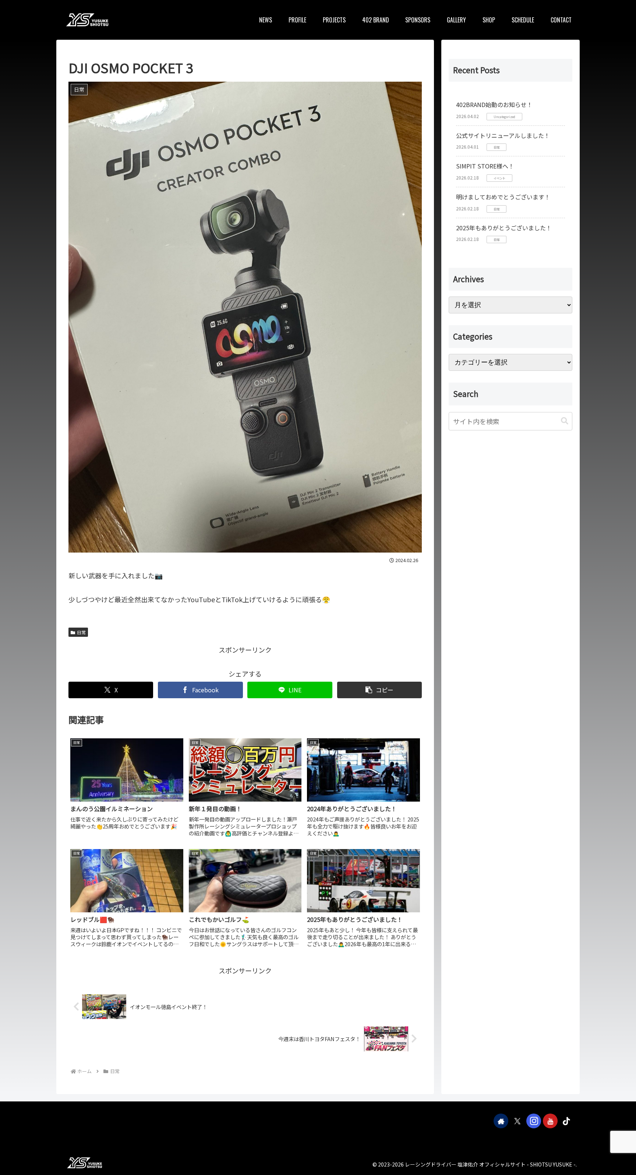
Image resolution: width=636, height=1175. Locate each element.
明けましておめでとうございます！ (503, 196)
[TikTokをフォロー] (566, 1121)
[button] (379, 690)
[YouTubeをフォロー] (550, 1121)
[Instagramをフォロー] (533, 1121)
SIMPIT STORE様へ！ (485, 165)
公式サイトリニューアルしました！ (503, 135)
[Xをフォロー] (517, 1121)
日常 (81, 632)
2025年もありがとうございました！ (504, 227)
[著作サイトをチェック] (501, 1121)
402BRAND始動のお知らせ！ (494, 104)
